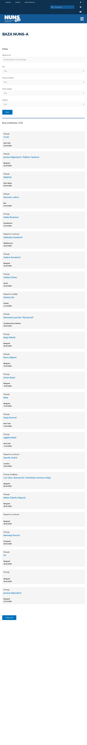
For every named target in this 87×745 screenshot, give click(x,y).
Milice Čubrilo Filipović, (15, 497)
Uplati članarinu (30, 2)
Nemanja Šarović (12, 535)
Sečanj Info (9, 297)
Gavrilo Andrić (10, 457)
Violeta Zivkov (10, 277)
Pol (3, 67)
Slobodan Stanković (13, 237)
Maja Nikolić (10, 337)
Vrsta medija (7, 89)
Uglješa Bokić (10, 437)
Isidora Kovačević (12, 257)
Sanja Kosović (10, 417)
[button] (55, 19)
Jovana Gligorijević (12, 593)
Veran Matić (9, 377)
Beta (6, 397)
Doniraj (17, 2)
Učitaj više (9, 618)
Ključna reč (6, 55)
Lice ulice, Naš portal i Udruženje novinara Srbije (27, 477)
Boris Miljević (10, 357)
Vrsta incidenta (8, 78)
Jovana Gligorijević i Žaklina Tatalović (21, 157)
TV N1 (6, 137)
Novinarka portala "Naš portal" (19, 317)
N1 (5, 555)
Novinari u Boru (11, 197)
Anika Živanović (11, 217)
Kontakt (8, 2)
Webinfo (8, 177)
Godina (5, 100)
